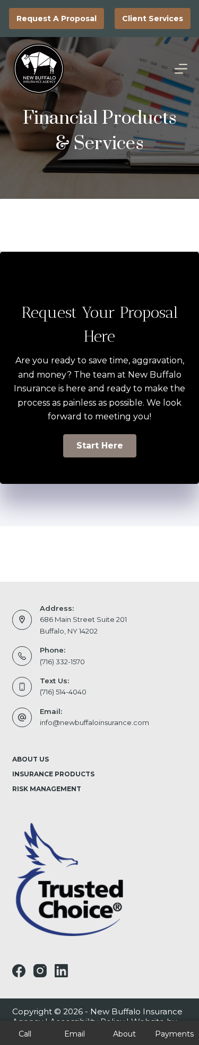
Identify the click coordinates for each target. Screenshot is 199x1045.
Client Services (152, 18)
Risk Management (46, 789)
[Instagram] (40, 970)
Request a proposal (56, 18)
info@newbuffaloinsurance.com (94, 722)
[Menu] (181, 68)
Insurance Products (53, 774)
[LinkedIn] (61, 970)
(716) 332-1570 (62, 661)
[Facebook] (18, 970)
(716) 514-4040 (63, 692)
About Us (30, 759)
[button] (99, 445)
